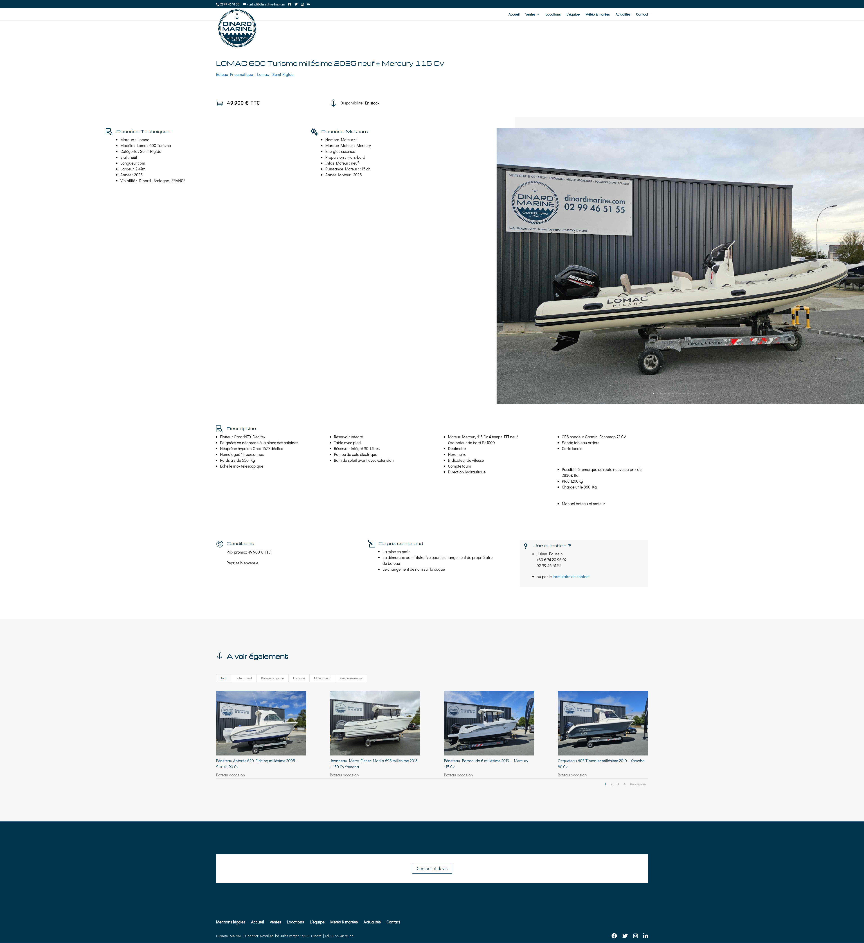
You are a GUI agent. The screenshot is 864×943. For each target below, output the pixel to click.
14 (703, 393)
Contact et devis (432, 868)
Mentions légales (230, 922)
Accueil (514, 14)
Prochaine (638, 784)
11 (692, 393)
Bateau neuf (244, 678)
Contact (642, 14)
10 (688, 393)
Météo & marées (597, 14)
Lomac (263, 74)
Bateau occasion (272, 678)
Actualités (623, 14)
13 (699, 393)
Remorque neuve (351, 678)
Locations (553, 14)
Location (299, 678)
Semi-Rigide (282, 74)
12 (695, 393)
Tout (223, 678)
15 (707, 393)
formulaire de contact (571, 576)
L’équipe (573, 14)
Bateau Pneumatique (234, 74)
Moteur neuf (322, 678)
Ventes (530, 14)
